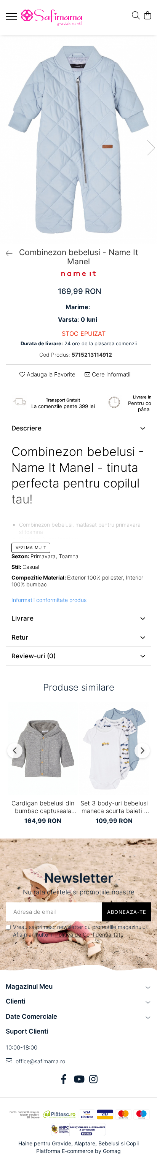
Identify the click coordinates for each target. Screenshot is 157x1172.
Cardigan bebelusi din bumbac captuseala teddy (42, 807)
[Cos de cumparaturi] (147, 15)
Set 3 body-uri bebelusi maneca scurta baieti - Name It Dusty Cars (114, 807)
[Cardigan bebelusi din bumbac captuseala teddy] (43, 749)
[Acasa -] (51, 18)
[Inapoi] (5, 253)
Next (151, 148)
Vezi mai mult (31, 547)
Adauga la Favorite (50, 374)
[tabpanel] (78, 139)
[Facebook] (63, 1079)
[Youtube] (78, 1079)
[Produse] (12, 19)
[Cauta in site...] (136, 15)
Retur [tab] (19, 637)
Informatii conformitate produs (49, 600)
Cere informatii (110, 374)
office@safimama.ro (39, 1061)
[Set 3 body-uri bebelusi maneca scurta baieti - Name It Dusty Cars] (114, 749)
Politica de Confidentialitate (89, 934)
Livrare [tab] (22, 618)
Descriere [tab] (26, 428)
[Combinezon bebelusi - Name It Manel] (78, 139)
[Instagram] (93, 1079)
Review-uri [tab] (33, 656)
